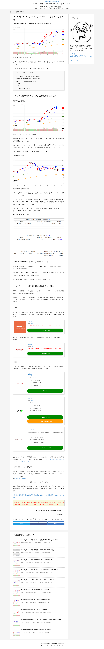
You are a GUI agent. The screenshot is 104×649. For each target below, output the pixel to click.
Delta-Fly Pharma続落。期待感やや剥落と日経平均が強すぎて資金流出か (40, 540)
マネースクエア (32, 429)
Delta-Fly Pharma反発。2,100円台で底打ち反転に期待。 (36, 589)
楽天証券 (30, 345)
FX (17, 86)
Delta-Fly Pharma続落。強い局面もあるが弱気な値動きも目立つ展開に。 (40, 570)
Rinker (32, 323)
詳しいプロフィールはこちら (78, 55)
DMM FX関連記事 (44, 421)
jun (63, 514)
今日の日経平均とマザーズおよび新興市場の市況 (27, 76)
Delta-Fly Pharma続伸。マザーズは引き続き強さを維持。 (36, 599)
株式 (18, 83)
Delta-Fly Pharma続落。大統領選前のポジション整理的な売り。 (37, 560)
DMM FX (30, 398)
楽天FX (29, 374)
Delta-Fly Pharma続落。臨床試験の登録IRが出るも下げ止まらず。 (38, 550)
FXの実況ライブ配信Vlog (23, 88)
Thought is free (59, 645)
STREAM (30, 321)
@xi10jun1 (74, 53)
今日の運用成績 (20, 11)
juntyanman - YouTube (20, 478)
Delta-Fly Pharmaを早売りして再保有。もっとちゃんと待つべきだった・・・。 (41, 579)
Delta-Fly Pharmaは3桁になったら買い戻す (28, 78)
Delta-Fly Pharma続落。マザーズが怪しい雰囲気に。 (35, 609)
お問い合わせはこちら (76, 60)
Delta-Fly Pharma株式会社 (44, 23)
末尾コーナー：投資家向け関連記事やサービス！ (28, 81)
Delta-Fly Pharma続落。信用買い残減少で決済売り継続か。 (36, 629)
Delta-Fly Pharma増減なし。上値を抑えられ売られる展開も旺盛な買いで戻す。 (41, 619)
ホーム (12, 11)
